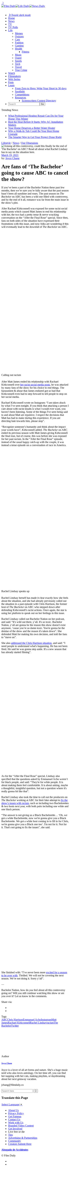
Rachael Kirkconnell (19, 1022)
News (11, 21)
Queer (18, 57)
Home (11, 18)
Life (10, 30)
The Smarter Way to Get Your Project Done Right (35, 137)
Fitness (25, 51)
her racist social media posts (35, 384)
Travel (18, 67)
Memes (19, 33)
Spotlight (20, 91)
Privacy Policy (16, 1113)
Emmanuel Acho (32, 1019)
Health (18, 48)
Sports (18, 60)
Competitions (22, 94)
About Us (13, 1110)
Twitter (15, 1025)
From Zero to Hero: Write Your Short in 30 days (40, 88)
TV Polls (13, 27)
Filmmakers (14, 76)
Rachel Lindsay (38, 1022)
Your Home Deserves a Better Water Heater (31, 128)
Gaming (19, 45)
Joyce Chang (12, 158)
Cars (17, 39)
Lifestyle (6, 142)
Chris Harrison (15, 1019)
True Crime (21, 70)
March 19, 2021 (10, 155)
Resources (20, 97)
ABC (4, 1019)
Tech (17, 64)
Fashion (19, 42)
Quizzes (19, 36)
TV (10, 24)
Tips (10, 1134)
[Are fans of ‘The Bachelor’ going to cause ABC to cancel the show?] (25, 1056)
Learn (11, 85)
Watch (11, 73)
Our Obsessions (29, 142)
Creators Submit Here (19, 1143)
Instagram (46, 1019)
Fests (11, 82)
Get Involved (15, 1128)
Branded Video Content (21, 1125)
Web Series (14, 79)
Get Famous (14, 1116)
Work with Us (15, 1122)
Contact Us (14, 1119)
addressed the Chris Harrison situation (31, 643)
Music (18, 54)
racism (50, 1022)
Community (14, 1140)
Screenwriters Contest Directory (39, 100)
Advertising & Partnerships (22, 1137)
